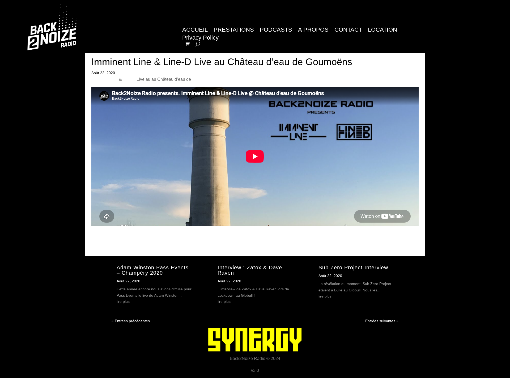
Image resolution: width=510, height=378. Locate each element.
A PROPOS (313, 30)
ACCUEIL (195, 30)
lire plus (123, 301)
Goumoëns (202, 79)
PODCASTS (276, 30)
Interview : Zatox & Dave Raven (250, 270)
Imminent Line (104, 79)
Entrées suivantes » (381, 321)
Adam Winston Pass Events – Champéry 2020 (153, 270)
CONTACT (348, 30)
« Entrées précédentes (131, 321)
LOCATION (382, 30)
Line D (129, 79)
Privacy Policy (200, 38)
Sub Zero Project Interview (353, 267)
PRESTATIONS (234, 30)
